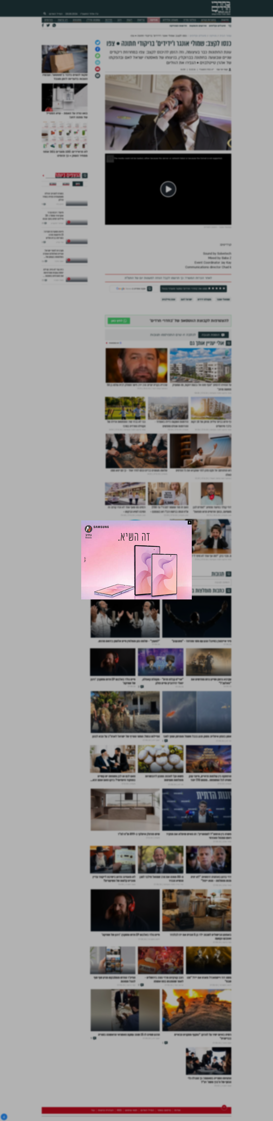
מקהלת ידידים (204, 332)
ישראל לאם (186, 332)
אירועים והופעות (197, 25)
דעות (129, 20)
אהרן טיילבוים (168, 332)
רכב (119, 20)
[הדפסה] (97, 95)
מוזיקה (154, 20)
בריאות (141, 20)
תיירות (108, 20)
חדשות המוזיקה (178, 25)
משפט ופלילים (170, 20)
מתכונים (77, 20)
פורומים (48, 20)
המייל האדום (56, 14)
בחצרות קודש (208, 20)
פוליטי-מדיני (189, 20)
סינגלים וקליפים (217, 25)
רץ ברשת (63, 20)
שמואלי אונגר (223, 332)
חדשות (225, 20)
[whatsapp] (97, 89)
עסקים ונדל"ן (93, 20)
